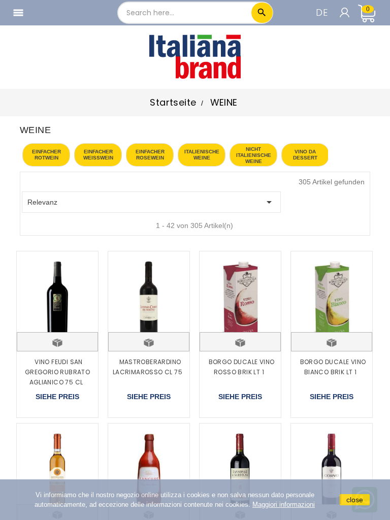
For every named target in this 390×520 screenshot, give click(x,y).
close (354, 500)
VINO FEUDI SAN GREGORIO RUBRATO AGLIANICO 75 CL (57, 372)
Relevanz (151, 202)
